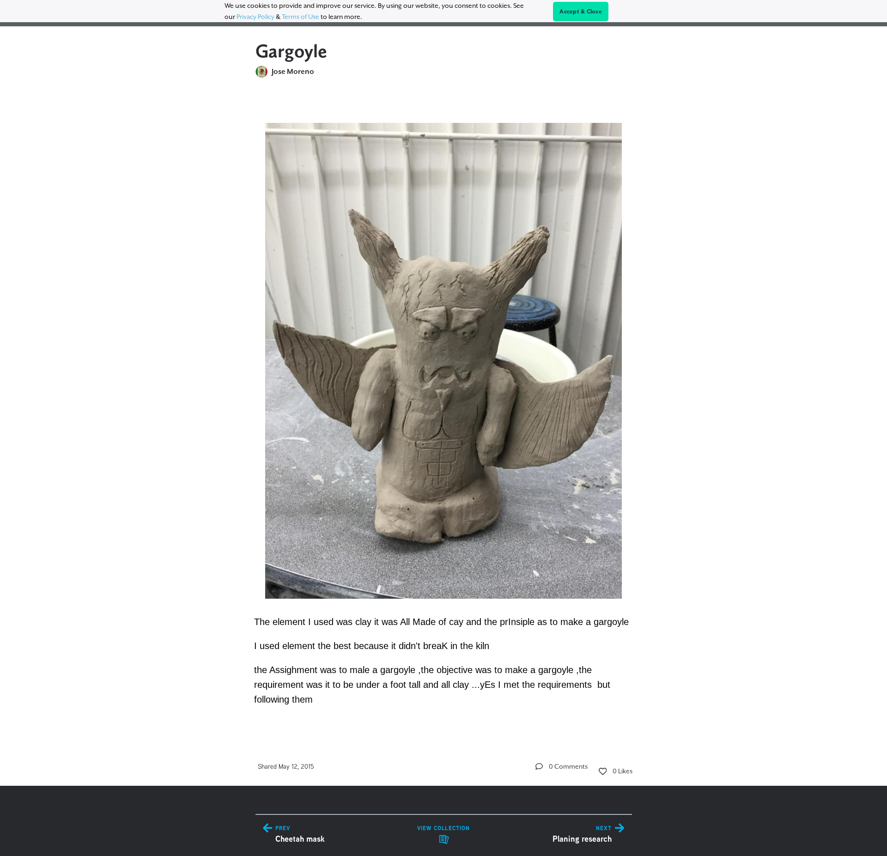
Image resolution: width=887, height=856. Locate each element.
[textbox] (444, 409)
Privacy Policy (255, 16)
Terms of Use (300, 16)
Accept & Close (580, 11)
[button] (539, 766)
